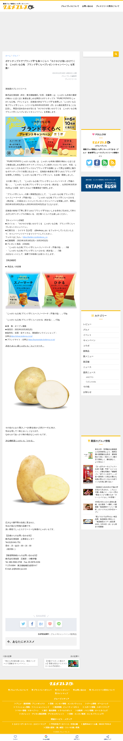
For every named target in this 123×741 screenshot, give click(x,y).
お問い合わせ (87, 6)
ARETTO (89, 377)
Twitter (89, 166)
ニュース (87, 367)
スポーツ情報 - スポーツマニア (96, 707)
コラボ (86, 346)
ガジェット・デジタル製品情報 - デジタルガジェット (42, 714)
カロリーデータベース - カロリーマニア (30, 724)
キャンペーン (63, 634)
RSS (112, 166)
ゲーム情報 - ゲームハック (97, 704)
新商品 (74, 634)
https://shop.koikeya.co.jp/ (21, 336)
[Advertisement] (61, 30)
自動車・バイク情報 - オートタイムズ (92, 710)
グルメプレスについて (70, 6)
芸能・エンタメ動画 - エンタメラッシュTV (86, 714)
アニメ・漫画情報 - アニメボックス (30, 704)
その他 (86, 387)
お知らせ (87, 392)
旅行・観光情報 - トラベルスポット (58, 710)
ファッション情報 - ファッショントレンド (32, 707)
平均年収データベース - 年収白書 (64, 724)
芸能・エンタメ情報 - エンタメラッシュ (66, 704)
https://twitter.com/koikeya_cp (35, 237)
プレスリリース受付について (107, 6)
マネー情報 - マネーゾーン (28, 710)
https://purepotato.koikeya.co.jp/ (41, 340)
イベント (87, 335)
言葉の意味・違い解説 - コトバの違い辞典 (62, 727)
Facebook (97, 166)
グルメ (53, 634)
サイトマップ (62, 693)
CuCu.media (91, 382)
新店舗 (86, 362)
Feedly (105, 166)
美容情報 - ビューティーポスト (66, 707)
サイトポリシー (63, 690)
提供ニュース (89, 372)
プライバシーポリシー (43, 690)
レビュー (87, 324)
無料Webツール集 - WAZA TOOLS (97, 724)
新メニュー (88, 356)
